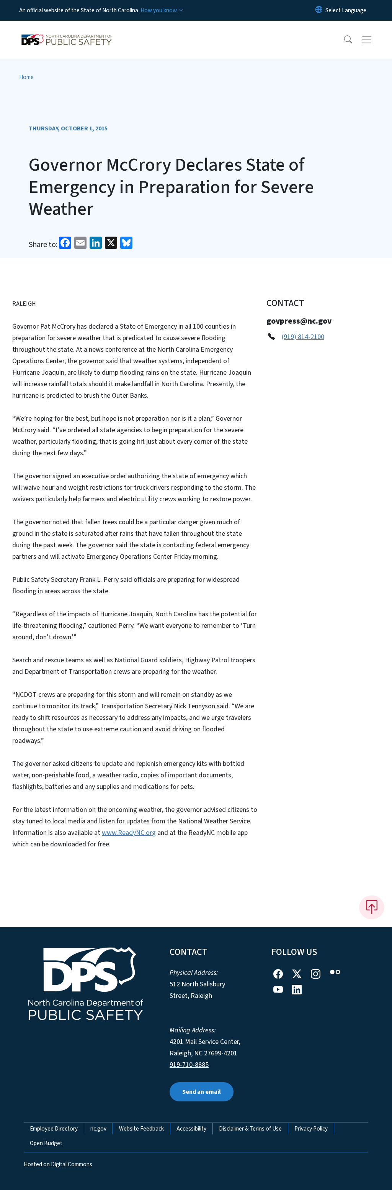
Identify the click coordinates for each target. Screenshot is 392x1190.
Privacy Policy (311, 1128)
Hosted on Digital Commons (58, 1164)
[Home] (67, 31)
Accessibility (191, 1128)
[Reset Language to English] (318, 10)
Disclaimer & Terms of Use (250, 1128)
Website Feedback (141, 1128)
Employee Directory (54, 1128)
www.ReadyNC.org (129, 833)
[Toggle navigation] (374, 40)
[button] (343, 40)
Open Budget (46, 1143)
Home (26, 77)
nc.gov (98, 1128)
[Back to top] (371, 907)
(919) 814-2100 (303, 337)
